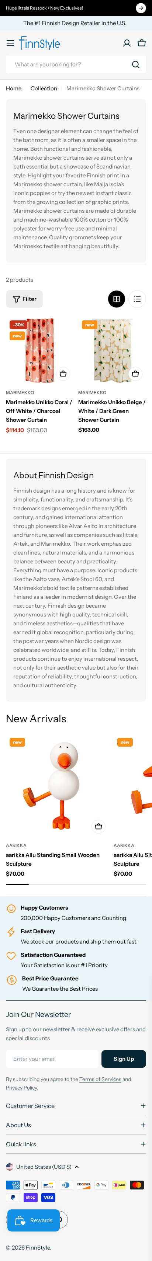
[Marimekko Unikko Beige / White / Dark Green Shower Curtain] (112, 351)
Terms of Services (100, 1079)
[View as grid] (116, 299)
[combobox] (76, 64)
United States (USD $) (44, 1166)
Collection (44, 88)
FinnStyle (38, 1247)
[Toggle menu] (10, 43)
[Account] (126, 43)
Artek (20, 543)
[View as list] (137, 299)
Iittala (130, 534)
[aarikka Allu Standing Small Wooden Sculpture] (57, 785)
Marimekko (20, 392)
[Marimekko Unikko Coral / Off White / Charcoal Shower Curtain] (40, 351)
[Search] (135, 64)
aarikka (16, 845)
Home (13, 88)
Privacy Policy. (22, 1087)
